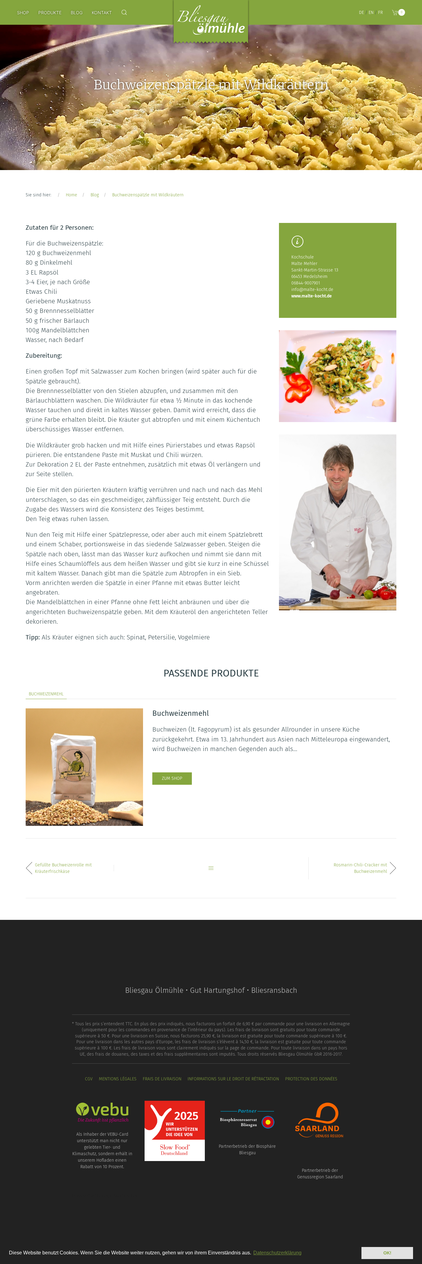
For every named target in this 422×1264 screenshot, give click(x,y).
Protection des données (311, 1079)
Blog (76, 12)
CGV (89, 1079)
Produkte (49, 12)
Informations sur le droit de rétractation (233, 1079)
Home (71, 195)
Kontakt (102, 12)
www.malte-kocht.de (311, 296)
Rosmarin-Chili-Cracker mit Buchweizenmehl (360, 868)
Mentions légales (118, 1079)
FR (380, 12)
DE (361, 12)
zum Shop (172, 778)
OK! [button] (387, 1252)
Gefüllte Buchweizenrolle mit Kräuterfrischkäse (63, 868)
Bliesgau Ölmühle (211, 23)
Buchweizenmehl (46, 694)
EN (371, 12)
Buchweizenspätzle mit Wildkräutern (148, 195)
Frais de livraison (162, 1079)
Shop (23, 12)
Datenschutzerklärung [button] (277, 1252)
